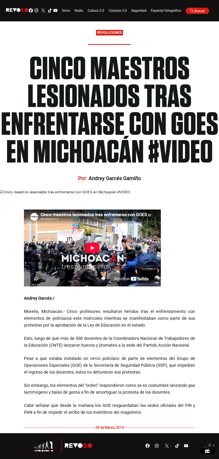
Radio (78, 11)
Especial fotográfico (166, 11)
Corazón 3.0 (118, 11)
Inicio (66, 11)
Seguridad (138, 11)
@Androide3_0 (69, 298)
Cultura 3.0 (96, 11)
